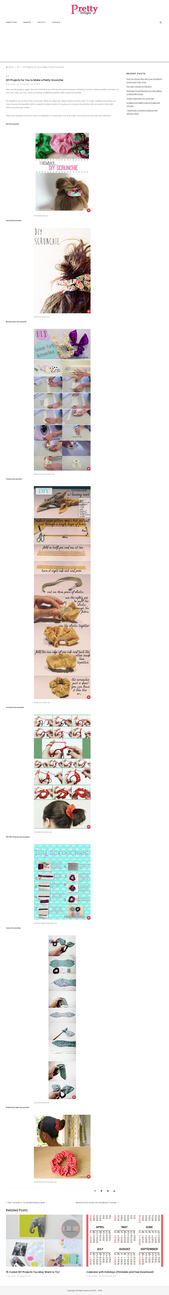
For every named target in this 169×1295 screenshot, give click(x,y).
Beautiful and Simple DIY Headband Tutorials (96, 1202)
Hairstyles (11, 22)
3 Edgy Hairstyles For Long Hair (140, 98)
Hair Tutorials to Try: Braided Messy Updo (26, 1202)
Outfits (41, 22)
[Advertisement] (84, 44)
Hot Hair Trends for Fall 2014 (139, 86)
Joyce (13, 84)
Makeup (27, 22)
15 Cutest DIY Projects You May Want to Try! (33, 1272)
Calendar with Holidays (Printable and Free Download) (120, 1272)
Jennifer (94, 1276)
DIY (7, 76)
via (46, 216)
